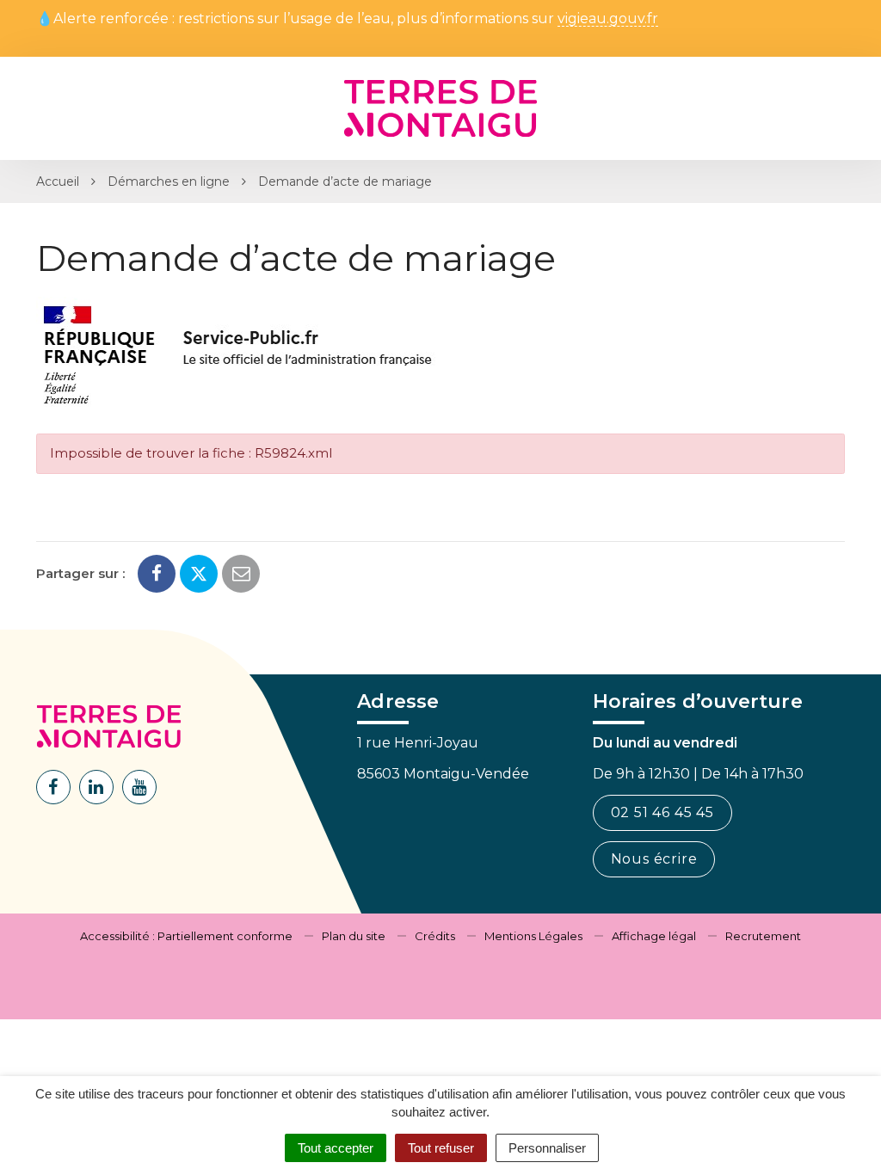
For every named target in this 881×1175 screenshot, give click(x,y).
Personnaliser (547, 1148)
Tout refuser (441, 1148)
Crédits (435, 936)
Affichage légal (654, 936)
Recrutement (763, 936)
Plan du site (353, 936)
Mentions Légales (533, 936)
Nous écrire (654, 859)
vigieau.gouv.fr (608, 19)
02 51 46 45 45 (662, 812)
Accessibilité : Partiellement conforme (186, 936)
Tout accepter (335, 1148)
